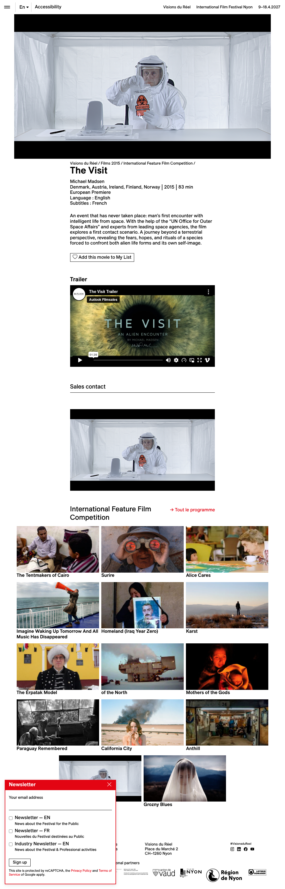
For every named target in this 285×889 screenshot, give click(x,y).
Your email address (26, 797)
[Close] (108, 784)
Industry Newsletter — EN (56, 846)
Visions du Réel (83, 163)
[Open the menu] (7, 7)
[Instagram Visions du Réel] (232, 849)
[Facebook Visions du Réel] (246, 849)
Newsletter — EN (47, 820)
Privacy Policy (81, 871)
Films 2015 (110, 163)
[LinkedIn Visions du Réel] (239, 849)
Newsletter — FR (49, 833)
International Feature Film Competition (158, 163)
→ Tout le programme (192, 509)
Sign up (20, 862)
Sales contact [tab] (88, 386)
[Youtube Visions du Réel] (252, 849)
